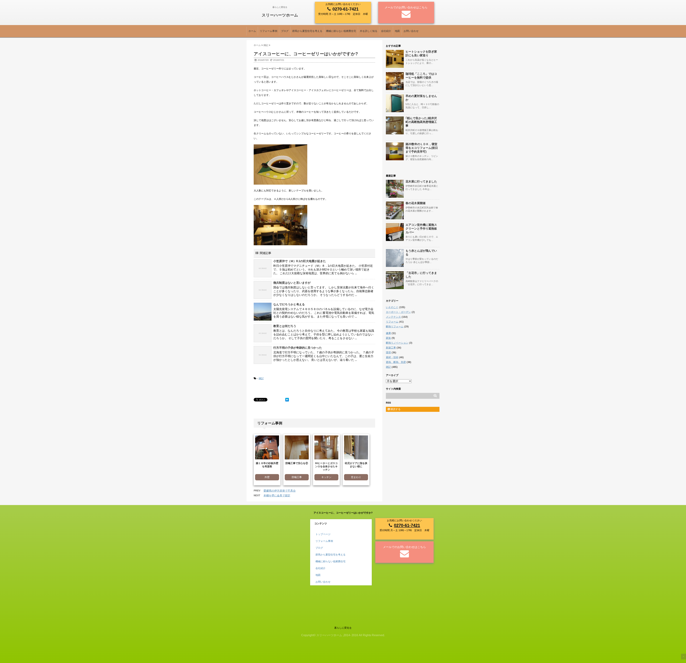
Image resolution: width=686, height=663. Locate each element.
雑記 (261, 378)
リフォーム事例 (268, 31)
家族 (388, 338)
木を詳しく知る (368, 31)
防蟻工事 (297, 477)
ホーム (252, 31)
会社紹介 (386, 31)
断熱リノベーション (397, 342)
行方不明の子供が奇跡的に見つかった (297, 347)
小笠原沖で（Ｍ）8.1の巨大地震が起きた (299, 261)
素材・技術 (392, 357)
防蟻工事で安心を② (296, 463)
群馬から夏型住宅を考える (307, 31)
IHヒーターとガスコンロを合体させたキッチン (326, 466)
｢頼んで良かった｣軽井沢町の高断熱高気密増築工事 (421, 122)
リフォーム (392, 321)
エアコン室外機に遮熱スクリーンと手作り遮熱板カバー (421, 228)
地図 (397, 31)
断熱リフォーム (394, 326)
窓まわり (356, 477)
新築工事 (391, 347)
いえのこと (392, 307)
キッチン (326, 477)
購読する (395, 409)
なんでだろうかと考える (289, 304)
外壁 (267, 477)
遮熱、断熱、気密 (396, 362)
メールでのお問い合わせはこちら (406, 7)
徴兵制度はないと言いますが (291, 282)
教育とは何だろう (284, 326)
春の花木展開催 (416, 203)
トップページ (322, 534)
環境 (388, 352)
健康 (388, 333)
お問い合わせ (411, 31)
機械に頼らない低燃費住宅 (341, 31)
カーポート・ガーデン (398, 312)
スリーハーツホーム (280, 15)
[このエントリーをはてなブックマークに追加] (287, 399)
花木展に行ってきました (421, 181)
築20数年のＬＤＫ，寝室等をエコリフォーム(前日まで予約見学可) (422, 148)
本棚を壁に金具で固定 (277, 495)
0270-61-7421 (345, 9)
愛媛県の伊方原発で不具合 (280, 490)
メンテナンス (393, 316)
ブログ (285, 31)
